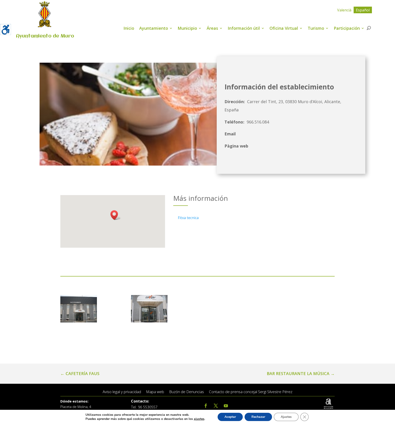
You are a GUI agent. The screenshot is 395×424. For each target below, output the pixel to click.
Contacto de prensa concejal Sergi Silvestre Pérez (250, 391)
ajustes (199, 419)
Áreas (212, 29)
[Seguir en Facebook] (206, 406)
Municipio (187, 29)
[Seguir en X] (216, 406)
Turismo (316, 29)
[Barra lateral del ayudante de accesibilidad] (5, 29)
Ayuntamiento (153, 29)
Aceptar (230, 417)
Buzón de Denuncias (186, 391)
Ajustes (286, 417)
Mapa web (155, 391)
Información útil (244, 29)
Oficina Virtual (284, 29)
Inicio (128, 29)
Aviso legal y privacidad (122, 391)
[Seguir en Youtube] (226, 406)
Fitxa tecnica (188, 217)
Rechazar (258, 417)
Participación (347, 29)
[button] (115, 215)
